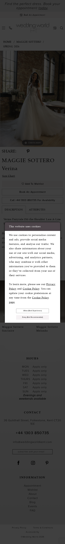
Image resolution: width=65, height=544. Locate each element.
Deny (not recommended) (32, 317)
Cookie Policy (31, 289)
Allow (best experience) (32, 310)
